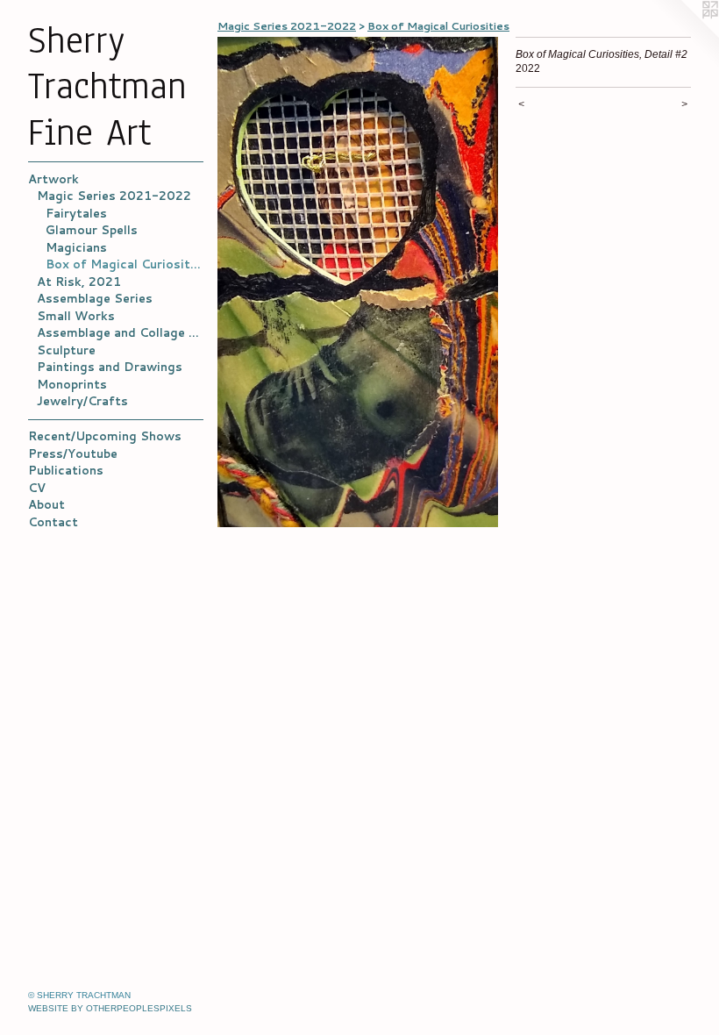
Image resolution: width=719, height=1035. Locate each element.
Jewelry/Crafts (82, 401)
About (46, 504)
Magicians (76, 247)
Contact (53, 522)
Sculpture (66, 350)
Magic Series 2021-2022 (114, 195)
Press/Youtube (72, 453)
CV (37, 488)
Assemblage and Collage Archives (120, 332)
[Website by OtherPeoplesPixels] (684, 35)
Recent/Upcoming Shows (105, 436)
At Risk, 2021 (79, 281)
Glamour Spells (92, 230)
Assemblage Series (95, 298)
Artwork (53, 179)
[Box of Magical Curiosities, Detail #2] (357, 282)
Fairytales (76, 213)
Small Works (76, 316)
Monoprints (72, 384)
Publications (65, 470)
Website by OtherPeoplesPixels (110, 1008)
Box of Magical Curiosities (125, 264)
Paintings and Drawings (109, 367)
